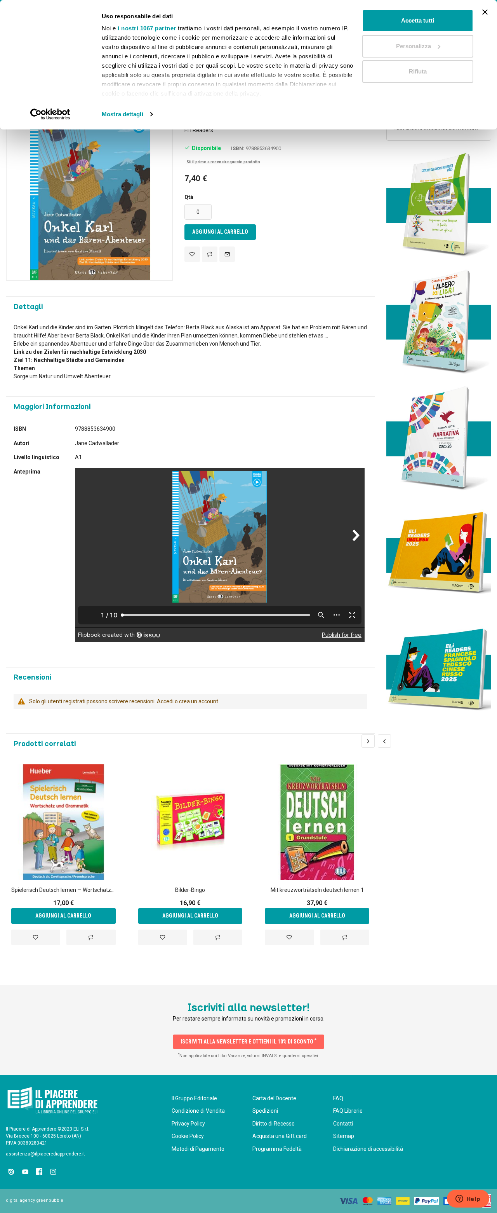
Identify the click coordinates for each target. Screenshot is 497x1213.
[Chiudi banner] (485, 12)
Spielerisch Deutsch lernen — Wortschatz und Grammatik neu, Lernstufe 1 (63, 890)
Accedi (165, 701)
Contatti (343, 1123)
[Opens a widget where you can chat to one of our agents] (468, 1199)
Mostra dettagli (122, 114)
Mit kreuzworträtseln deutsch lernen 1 (317, 890)
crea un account (198, 701)
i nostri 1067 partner (147, 28)
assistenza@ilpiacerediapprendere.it (45, 1154)
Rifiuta (418, 71)
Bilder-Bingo (190, 890)
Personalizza (413, 46)
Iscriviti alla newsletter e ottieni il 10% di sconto (248, 1041)
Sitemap (343, 1136)
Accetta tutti (417, 20)
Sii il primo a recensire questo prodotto (223, 162)
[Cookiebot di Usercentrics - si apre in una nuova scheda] (50, 114)
